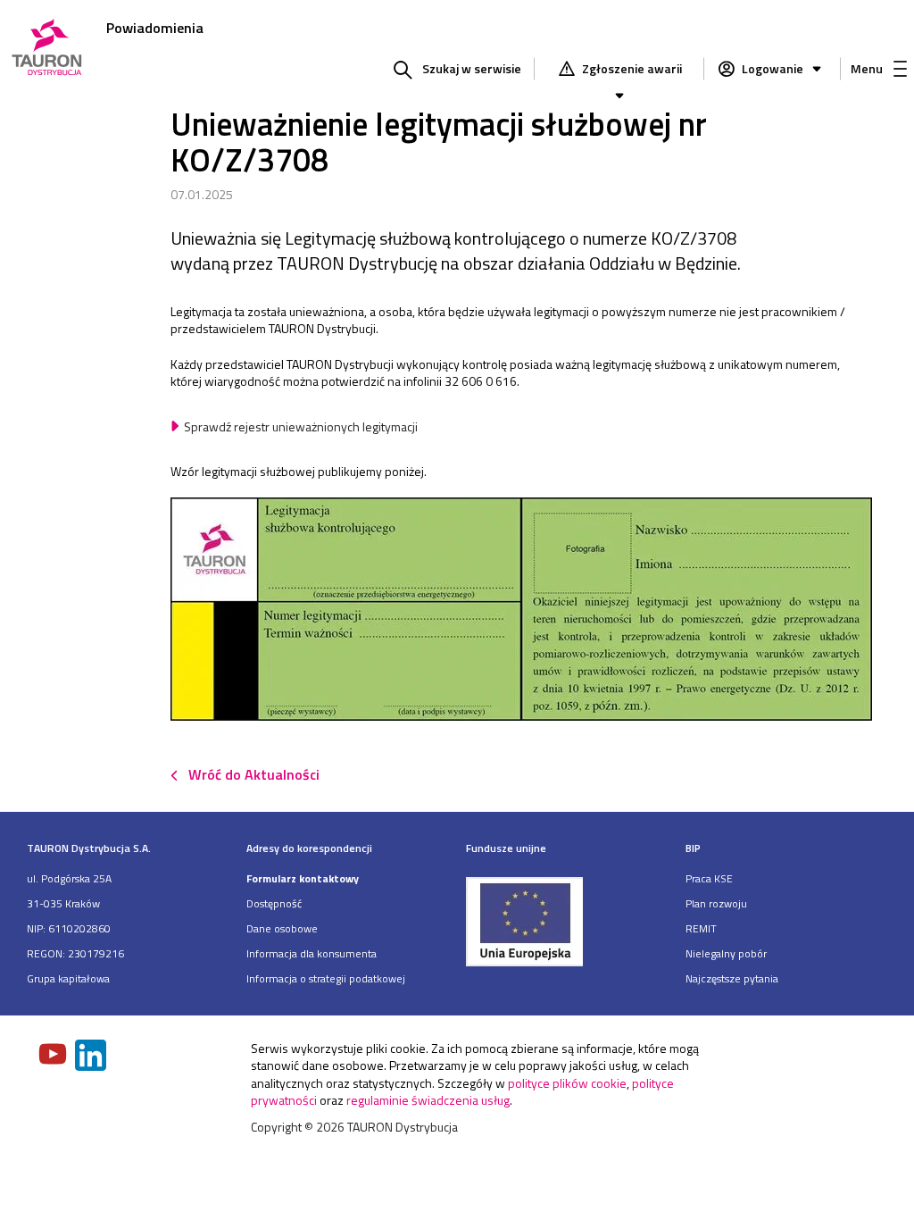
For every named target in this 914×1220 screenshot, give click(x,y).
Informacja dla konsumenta (311, 953)
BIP (693, 848)
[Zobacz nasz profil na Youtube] (54, 1055)
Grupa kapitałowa (68, 978)
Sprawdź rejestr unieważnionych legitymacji (301, 426)
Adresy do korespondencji (309, 848)
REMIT (701, 928)
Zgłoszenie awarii (630, 68)
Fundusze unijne (506, 848)
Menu (867, 68)
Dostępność (274, 903)
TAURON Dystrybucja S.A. (89, 848)
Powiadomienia (155, 27)
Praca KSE (709, 878)
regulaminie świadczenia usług (428, 1099)
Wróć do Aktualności (254, 774)
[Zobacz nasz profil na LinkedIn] (92, 1057)
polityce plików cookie (567, 1083)
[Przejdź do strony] (567, 920)
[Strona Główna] (47, 48)
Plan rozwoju (716, 903)
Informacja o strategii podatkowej (325, 978)
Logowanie (772, 68)
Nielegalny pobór (726, 953)
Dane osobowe (282, 928)
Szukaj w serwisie (471, 68)
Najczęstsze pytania (732, 978)
